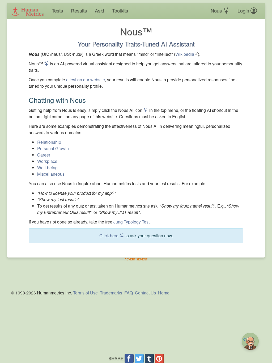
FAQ (128, 293)
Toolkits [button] (120, 10)
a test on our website (85, 80)
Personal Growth (53, 148)
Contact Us (145, 293)
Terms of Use (85, 293)
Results (79, 10)
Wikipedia (184, 54)
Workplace (47, 161)
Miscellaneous (51, 174)
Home (163, 293)
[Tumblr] (149, 358)
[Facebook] (129, 358)
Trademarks (111, 293)
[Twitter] (139, 358)
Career (43, 155)
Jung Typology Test (131, 222)
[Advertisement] (136, 273)
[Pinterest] (159, 358)
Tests (57, 10)
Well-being (47, 167)
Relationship (49, 142)
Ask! (99, 10)
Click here (109, 236)
